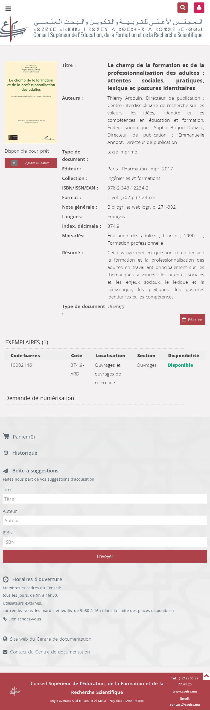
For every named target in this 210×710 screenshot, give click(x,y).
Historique (24, 453)
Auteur (10, 511)
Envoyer (105, 556)
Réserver (195, 319)
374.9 (113, 226)
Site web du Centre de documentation (50, 639)
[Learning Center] (105, 30)
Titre (7, 489)
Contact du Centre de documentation (50, 651)
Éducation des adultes (133, 235)
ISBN (8, 532)
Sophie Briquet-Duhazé (178, 127)
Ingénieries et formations (134, 178)
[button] (14, 163)
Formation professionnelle (135, 243)
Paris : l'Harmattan (127, 168)
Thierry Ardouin (124, 98)
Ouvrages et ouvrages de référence (108, 374)
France (171, 235)
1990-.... (193, 235)
